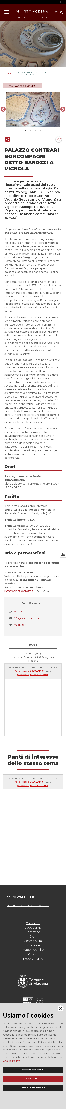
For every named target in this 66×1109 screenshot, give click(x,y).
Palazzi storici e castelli (16, 73)
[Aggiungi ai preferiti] (59, 139)
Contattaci (33, 932)
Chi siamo (33, 923)
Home (8, 73)
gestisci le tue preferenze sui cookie (32, 675)
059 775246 (20, 611)
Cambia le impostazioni (33, 1087)
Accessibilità (33, 941)
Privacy (33, 954)
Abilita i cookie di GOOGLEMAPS (29, 671)
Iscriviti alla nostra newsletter (28, 905)
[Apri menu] (7, 12)
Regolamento (33, 958)
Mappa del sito (33, 949)
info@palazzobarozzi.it (18, 590)
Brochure (33, 945)
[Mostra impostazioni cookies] (63, 555)
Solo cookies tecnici (33, 1069)
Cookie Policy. (11, 1060)
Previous (3, 109)
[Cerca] (61, 12)
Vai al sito (19, 625)
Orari (33, 936)
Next (63, 109)
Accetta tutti (33, 1078)
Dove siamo (33, 927)
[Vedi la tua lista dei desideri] (56, 12)
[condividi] (7, 139)
